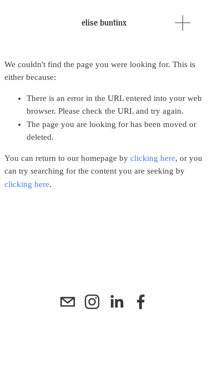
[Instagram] (92, 302)
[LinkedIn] (116, 302)
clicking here (152, 158)
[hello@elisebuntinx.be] (67, 302)
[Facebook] (141, 302)
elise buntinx (104, 23)
